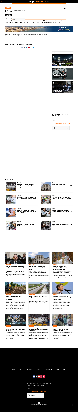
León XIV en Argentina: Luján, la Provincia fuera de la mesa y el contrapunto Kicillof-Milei (60, 268)
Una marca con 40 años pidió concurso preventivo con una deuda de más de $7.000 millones (26, 224)
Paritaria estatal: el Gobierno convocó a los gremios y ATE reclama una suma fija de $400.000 (15, 329)
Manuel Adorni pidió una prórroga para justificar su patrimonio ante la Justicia (15, 267)
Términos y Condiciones (48, 369)
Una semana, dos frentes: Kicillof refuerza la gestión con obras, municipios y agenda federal (62, 298)
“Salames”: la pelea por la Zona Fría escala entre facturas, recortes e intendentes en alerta (61, 329)
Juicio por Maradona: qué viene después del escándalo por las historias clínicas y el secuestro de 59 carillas (60, 89)
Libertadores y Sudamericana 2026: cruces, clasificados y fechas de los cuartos (59, 63)
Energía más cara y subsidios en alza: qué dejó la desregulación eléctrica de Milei (26, 198)
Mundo (64, 369)
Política (8, 264)
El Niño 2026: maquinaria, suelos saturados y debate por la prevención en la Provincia (15, 298)
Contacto (38, 369)
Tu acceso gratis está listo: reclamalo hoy (60, 114)
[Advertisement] (28, 39)
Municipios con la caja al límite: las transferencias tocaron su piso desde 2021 (62, 185)
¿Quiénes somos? (30, 369)
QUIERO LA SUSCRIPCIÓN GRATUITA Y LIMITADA (62, 123)
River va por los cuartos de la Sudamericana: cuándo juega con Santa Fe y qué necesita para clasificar (59, 76)
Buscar (13, 369)
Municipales (32, 294)
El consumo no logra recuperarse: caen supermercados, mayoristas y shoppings (61, 198)
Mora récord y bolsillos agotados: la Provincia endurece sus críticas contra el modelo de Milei (26, 211)
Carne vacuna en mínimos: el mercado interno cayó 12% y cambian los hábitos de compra (62, 224)
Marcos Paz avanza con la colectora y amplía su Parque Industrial (38, 297)
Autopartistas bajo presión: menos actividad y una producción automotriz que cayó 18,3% (26, 186)
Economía (8, 7)
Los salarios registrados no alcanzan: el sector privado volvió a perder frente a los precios (62, 211)
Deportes (58, 369)
